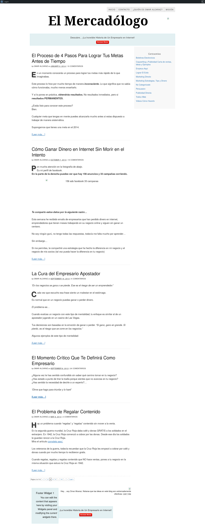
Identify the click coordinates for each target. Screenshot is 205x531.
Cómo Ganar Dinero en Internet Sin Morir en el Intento (78, 152)
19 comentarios (75, 66)
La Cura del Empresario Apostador (66, 273)
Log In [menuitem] (6, 2)
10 (61, 479)
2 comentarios (70, 416)
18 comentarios (76, 160)
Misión (170, 9)
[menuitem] (2, 1)
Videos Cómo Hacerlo (145, 100)
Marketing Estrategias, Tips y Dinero (151, 80)
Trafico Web (141, 96)
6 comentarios (78, 278)
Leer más (127, 493)
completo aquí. (55, 441)
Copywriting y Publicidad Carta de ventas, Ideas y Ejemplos (154, 63)
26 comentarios (78, 368)
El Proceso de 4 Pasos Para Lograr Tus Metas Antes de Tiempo (77, 58)
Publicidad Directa (143, 92)
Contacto (124, 9)
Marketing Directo (143, 76)
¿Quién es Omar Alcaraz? (148, 9)
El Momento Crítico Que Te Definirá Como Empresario (73, 360)
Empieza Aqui (142, 68)
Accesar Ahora (102, 42)
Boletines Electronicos (145, 57)
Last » (72, 479)
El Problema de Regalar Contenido (66, 411)
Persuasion (140, 88)
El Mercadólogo (98, 20)
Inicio (111, 9)
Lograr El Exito (142, 72)
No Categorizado (143, 84)
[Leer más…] (38, 134)
